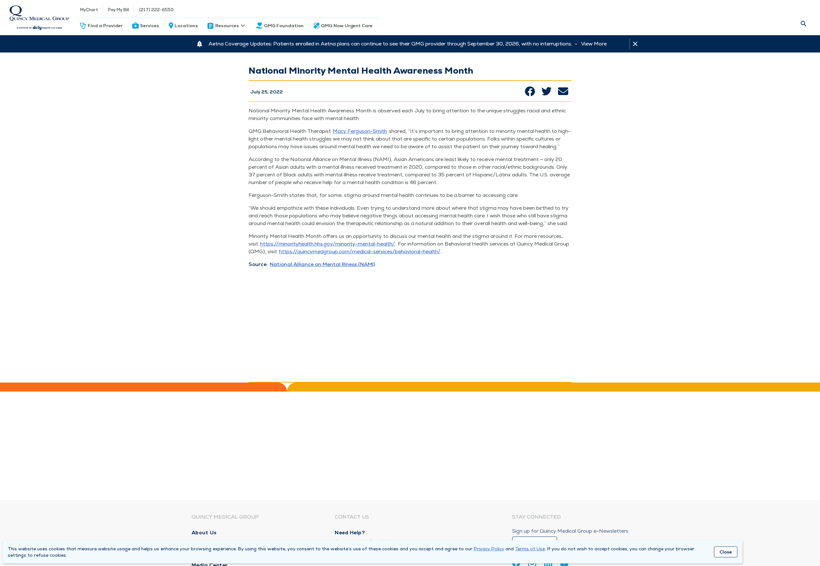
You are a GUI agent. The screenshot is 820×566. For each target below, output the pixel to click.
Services (149, 25)
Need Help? (350, 532)
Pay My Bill (118, 9)
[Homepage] (39, 17)
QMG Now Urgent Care (347, 25)
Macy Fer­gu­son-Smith (360, 131)
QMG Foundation (284, 25)
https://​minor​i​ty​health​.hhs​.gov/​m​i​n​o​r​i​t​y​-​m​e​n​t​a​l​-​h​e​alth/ (327, 243)
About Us (204, 532)
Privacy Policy (489, 549)
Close (725, 552)
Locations (186, 25)
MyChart (89, 9)
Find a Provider (105, 25)
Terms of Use (530, 549)
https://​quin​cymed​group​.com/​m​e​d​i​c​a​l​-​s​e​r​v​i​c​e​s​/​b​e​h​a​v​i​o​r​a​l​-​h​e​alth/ (359, 251)
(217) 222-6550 (156, 9)
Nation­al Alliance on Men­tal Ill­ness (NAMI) (322, 264)
